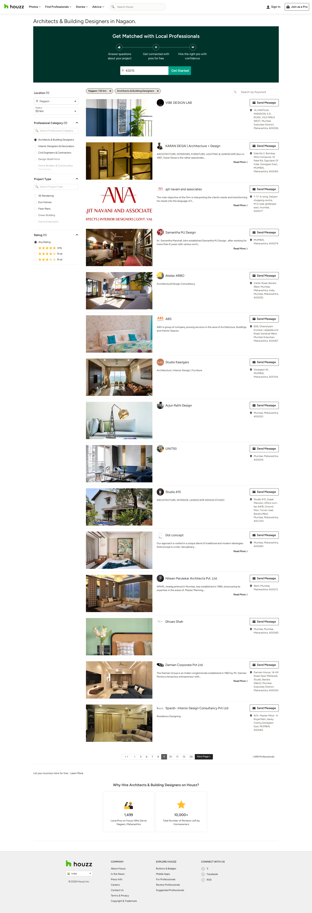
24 (191, 756)
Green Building (46, 215)
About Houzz (118, 868)
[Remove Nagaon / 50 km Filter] (110, 91)
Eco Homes (45, 202)
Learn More (76, 773)
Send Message (266, 102)
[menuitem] (35, 7)
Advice (96, 6)
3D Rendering (46, 195)
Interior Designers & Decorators (56, 146)
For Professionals (166, 879)
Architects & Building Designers (56, 139)
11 (177, 756)
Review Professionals (168, 884)
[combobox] (137, 6)
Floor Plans (44, 208)
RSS (209, 879)
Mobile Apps (163, 874)
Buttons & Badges (166, 868)
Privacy (125, 895)
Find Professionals (57, 6)
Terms (114, 895)
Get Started (180, 71)
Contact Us (117, 890)
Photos (33, 6)
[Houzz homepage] (14, 6)
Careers (115, 884)
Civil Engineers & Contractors (54, 152)
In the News (118, 874)
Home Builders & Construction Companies (55, 167)
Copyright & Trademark (124, 901)
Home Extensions (48, 221)
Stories (80, 6)
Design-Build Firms (49, 159)
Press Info (116, 879)
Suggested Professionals (170, 890)
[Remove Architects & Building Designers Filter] (157, 91)
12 (184, 756)
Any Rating (44, 242)
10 (170, 756)
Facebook (212, 874)
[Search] (113, 6)
